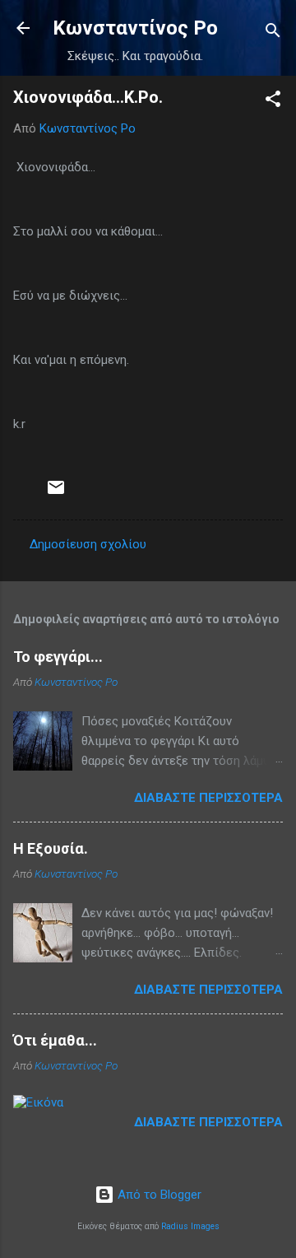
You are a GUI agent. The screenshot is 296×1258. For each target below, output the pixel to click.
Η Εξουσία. (50, 848)
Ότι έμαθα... (55, 1040)
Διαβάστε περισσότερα (208, 797)
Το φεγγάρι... (58, 656)
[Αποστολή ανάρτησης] (56, 493)
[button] (273, 101)
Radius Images (190, 1226)
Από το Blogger (157, 1194)
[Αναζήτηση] (273, 33)
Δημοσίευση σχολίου (88, 544)
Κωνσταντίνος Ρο (135, 28)
